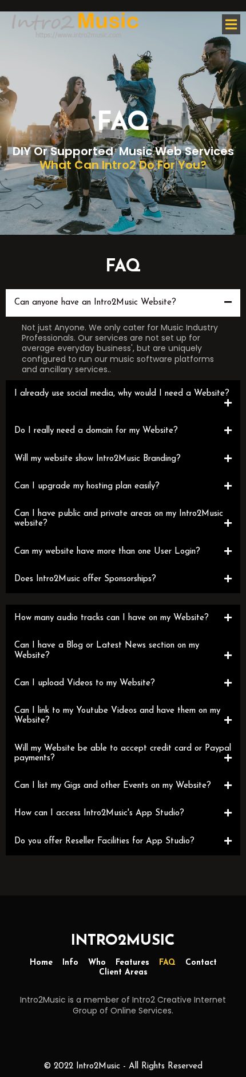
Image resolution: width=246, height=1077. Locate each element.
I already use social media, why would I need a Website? (121, 393)
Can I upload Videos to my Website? (84, 683)
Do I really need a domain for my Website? (96, 431)
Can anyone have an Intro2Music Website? (95, 302)
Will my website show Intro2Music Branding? (97, 459)
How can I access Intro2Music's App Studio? (99, 813)
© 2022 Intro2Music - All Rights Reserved (123, 1066)
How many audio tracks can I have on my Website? (111, 618)
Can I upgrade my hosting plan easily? (87, 486)
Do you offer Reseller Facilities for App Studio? (104, 841)
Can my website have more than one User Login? (107, 551)
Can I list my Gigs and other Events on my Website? (112, 786)
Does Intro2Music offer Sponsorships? (85, 579)
